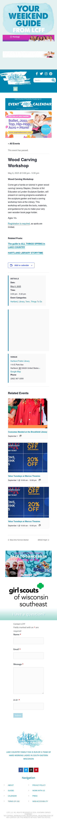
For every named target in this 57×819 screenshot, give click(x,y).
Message (18, 664)
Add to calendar (21, 265)
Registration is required (19, 223)
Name (17, 634)
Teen (27, 301)
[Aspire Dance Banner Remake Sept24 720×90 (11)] (28, 54)
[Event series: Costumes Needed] (20, 436)
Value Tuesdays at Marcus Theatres (24, 476)
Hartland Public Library (20, 361)
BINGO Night (43, 540)
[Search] (53, 80)
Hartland (14, 301)
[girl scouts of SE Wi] (28, 594)
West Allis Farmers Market (18, 540)
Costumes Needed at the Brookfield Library (27, 431)
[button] (15, 89)
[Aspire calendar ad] (28, 124)
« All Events (14, 143)
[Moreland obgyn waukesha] (28, 38)
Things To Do (36, 301)
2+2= (16, 700)
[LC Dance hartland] (28, 563)
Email (17, 649)
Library (21, 301)
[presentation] (27, 413)
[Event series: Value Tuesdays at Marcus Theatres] (40, 480)
